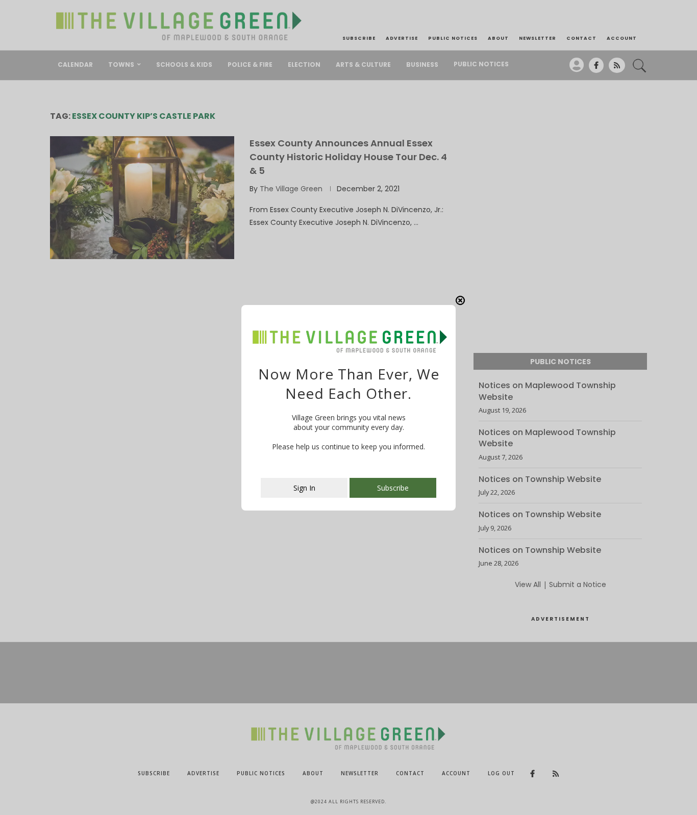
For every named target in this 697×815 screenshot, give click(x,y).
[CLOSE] (460, 300)
